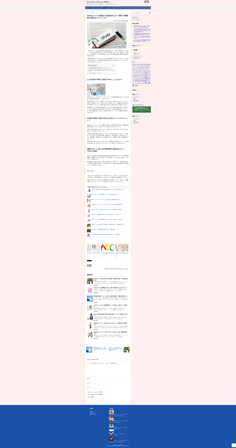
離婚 (143, 83)
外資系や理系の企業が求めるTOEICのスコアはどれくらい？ (100, 68)
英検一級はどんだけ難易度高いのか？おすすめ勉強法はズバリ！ (105, 194)
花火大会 (138, 80)
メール (89, 382)
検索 (111, 7)
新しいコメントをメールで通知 (95, 392)
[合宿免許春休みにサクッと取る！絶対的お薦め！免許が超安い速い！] (90, 299)
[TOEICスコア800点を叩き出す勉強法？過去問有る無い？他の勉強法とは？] (107, 247)
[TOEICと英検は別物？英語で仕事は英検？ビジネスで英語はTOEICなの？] (121, 247)
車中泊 (140, 83)
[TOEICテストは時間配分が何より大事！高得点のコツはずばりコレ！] (90, 291)
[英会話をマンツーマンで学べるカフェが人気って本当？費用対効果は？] (90, 335)
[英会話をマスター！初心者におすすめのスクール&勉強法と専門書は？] (90, 326)
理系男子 (116, 268)
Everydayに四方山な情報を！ (99, 2)
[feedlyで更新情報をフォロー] (145, 2)
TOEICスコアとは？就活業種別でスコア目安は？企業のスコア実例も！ (107, 219)
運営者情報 (105, 7)
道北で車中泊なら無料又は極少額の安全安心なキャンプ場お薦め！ (106, 234)
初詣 (142, 74)
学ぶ (124, 20)
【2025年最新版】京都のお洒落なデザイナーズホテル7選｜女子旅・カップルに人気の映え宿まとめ (142, 30)
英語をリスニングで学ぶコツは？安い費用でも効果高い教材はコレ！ (106, 199)
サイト (88, 387)
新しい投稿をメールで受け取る (95, 394)
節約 (147, 79)
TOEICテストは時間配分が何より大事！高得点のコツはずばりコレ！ (106, 214)
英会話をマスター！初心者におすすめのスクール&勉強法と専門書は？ (106, 209)
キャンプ (144, 67)
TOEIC (107, 268)
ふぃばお (126, 268)
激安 (138, 79)
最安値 (142, 77)
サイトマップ (97, 7)
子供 (141, 76)
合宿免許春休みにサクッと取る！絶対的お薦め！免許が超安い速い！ (111, 296)
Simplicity (121, 444)
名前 (88, 378)
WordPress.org (136, 58)
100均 (134, 64)
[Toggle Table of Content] (113, 65)
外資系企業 (111, 268)
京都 (139, 74)
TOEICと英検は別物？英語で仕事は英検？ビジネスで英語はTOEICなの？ (107, 189)
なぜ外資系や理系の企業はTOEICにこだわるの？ (98, 67)
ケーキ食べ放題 (144, 70)
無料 (141, 79)
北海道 (146, 74)
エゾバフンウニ (144, 65)
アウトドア (138, 65)
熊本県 (144, 79)
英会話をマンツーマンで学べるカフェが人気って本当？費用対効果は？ (107, 204)
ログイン (135, 52)
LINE (142, 64)
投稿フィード (136, 54)
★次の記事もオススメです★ (96, 73)
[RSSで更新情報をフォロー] (148, 2)
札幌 (147, 78)
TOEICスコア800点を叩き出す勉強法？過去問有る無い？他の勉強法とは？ (107, 224)
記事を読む (96, 285)
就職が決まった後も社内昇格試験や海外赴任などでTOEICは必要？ (101, 70)
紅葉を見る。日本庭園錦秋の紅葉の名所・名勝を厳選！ (103, 229)
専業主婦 (145, 76)
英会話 (120, 268)
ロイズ (136, 74)
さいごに (90, 71)
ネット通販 (145, 73)
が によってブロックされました (142, 110)
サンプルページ (89, 7)
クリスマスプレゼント (142, 69)
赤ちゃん (134, 83)
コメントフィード (137, 56)
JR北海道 (138, 64)
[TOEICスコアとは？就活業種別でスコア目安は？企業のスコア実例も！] (93, 247)
